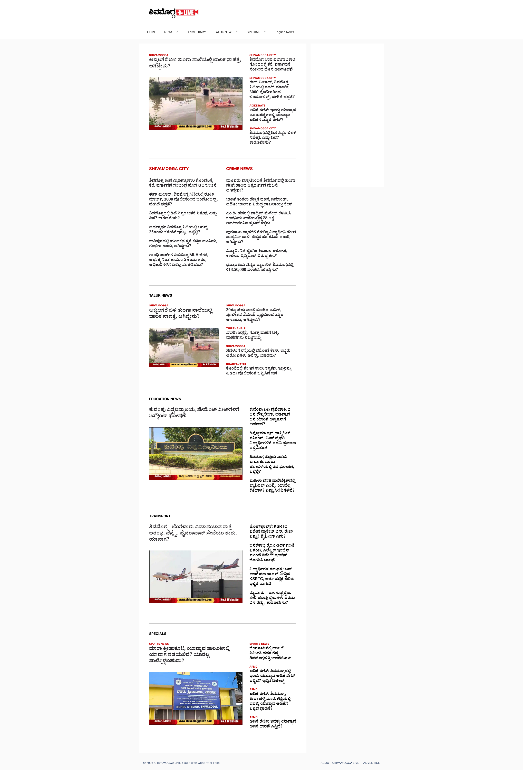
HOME (151, 32)
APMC (253, 667)
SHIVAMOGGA (158, 56)
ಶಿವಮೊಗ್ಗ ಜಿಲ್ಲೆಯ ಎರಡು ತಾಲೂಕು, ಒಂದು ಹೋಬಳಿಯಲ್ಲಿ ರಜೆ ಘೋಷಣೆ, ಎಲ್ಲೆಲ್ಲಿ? (271, 465)
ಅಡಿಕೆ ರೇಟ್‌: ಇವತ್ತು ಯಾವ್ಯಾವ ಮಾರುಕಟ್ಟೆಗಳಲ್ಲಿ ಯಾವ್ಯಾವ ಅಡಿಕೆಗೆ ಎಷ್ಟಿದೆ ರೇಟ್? (272, 115)
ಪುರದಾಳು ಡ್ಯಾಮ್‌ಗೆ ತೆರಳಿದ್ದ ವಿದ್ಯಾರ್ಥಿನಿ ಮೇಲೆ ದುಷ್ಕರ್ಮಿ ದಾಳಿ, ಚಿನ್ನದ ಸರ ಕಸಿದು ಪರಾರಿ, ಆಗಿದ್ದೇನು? (261, 237)
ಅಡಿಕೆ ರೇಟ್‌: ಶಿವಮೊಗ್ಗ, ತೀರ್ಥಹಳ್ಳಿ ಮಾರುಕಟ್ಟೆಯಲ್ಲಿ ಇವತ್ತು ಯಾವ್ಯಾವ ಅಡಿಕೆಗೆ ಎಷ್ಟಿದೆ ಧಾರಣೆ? (270, 702)
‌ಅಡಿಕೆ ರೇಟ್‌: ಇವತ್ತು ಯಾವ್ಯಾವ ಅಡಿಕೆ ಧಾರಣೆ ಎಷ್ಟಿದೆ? (272, 725)
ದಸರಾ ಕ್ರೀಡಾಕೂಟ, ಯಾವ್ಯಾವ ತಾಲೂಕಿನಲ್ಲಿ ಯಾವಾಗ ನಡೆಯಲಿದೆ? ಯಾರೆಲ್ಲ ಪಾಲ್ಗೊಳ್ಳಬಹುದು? (189, 656)
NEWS (168, 32)
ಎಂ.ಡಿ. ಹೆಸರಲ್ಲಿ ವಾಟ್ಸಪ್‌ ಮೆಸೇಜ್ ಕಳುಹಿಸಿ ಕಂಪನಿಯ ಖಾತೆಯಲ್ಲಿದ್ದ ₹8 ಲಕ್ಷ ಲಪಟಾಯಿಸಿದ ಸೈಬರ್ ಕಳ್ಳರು (258, 219)
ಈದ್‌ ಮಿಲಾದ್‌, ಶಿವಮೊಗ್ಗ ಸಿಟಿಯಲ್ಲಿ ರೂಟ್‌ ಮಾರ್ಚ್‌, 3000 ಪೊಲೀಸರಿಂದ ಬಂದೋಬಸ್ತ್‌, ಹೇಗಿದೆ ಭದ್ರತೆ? (272, 90)
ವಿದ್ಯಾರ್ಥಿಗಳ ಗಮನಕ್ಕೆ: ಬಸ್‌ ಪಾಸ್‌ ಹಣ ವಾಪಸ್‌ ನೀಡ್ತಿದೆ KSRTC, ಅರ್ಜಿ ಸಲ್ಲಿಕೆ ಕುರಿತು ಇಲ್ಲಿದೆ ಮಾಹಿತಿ (272, 577)
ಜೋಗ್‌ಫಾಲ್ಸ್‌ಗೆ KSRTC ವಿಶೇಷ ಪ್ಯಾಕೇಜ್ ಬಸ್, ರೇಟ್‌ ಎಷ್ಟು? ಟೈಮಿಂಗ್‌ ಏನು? (271, 532)
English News (284, 32)
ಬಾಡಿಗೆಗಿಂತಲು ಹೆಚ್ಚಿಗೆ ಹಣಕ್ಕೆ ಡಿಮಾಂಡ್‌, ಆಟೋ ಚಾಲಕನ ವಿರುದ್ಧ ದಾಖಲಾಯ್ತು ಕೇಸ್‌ (259, 202)
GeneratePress (209, 763)
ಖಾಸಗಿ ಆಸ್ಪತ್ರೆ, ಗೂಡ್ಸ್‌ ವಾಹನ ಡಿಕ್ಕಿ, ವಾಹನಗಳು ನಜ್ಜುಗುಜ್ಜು (252, 336)
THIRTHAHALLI (236, 329)
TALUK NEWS (224, 32)
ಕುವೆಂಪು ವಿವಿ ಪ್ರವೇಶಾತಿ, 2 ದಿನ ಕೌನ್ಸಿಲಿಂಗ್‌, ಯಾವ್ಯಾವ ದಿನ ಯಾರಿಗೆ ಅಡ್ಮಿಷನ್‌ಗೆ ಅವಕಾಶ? (269, 417)
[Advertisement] (347, 115)
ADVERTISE (371, 763)
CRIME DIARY (196, 32)
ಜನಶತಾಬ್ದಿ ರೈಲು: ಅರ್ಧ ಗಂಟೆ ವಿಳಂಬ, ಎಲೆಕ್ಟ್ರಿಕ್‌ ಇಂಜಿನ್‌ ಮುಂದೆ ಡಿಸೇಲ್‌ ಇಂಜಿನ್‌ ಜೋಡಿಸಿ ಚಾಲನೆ (271, 553)
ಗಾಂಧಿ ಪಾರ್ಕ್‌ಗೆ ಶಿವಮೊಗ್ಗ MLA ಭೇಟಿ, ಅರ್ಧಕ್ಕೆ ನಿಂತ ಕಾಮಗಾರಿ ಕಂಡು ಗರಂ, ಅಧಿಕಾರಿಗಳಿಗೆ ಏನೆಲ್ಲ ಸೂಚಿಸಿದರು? (178, 260)
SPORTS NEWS (159, 644)
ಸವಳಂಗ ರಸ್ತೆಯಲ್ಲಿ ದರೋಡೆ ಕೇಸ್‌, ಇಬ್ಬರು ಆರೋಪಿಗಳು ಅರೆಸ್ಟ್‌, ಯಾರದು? (258, 354)
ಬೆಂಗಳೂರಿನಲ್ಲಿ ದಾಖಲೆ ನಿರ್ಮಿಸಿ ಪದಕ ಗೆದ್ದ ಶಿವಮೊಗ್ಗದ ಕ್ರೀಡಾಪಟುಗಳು (270, 654)
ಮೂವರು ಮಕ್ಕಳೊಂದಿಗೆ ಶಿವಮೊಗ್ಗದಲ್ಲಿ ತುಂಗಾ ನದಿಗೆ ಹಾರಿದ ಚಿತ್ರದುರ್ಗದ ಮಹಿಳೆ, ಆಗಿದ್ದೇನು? (260, 186)
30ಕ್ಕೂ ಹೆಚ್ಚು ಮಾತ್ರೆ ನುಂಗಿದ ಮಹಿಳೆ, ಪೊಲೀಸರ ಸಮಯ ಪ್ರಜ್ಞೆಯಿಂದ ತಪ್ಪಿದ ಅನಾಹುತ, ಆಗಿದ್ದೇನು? (255, 315)
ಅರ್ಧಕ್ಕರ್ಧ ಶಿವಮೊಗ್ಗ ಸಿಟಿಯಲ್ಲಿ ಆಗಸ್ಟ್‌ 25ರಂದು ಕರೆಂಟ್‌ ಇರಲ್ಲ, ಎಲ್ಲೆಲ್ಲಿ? (178, 230)
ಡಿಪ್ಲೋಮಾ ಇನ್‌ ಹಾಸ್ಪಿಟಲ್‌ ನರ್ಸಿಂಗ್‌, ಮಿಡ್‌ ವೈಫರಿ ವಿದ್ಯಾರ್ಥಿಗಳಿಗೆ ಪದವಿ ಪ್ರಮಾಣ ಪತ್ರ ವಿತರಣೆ (272, 441)
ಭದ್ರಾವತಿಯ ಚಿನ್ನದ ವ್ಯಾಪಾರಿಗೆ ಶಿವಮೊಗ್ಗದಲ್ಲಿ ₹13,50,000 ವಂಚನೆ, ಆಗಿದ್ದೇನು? (259, 268)
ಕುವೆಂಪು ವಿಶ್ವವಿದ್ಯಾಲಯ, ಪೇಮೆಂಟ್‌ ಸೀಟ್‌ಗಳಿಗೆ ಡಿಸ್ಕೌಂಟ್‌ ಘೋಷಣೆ (194, 414)
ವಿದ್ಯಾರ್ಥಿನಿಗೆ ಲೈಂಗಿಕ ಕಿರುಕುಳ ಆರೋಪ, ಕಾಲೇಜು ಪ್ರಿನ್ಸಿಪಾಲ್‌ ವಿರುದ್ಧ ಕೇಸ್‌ (256, 254)
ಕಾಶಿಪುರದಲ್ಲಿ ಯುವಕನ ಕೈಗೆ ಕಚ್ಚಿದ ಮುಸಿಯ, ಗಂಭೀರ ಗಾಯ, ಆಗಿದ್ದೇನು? (183, 244)
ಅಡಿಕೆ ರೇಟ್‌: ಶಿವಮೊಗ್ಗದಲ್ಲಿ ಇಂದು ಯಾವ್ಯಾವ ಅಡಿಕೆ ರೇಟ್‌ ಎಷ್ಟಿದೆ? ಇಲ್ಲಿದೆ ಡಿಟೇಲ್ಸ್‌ (272, 676)
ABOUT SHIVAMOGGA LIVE (340, 763)
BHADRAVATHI (236, 365)
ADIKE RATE (257, 106)
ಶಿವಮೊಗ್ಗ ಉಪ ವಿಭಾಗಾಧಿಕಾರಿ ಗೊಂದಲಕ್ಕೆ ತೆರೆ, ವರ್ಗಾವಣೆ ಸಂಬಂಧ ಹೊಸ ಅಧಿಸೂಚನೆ (272, 65)
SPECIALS (254, 32)
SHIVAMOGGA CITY (262, 56)
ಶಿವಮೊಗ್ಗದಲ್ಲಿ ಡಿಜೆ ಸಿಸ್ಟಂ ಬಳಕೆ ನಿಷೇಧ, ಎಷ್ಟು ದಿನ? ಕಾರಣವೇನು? (272, 138)
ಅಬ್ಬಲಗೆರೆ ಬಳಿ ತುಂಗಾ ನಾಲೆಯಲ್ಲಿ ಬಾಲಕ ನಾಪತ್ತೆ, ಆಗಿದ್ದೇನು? (195, 64)
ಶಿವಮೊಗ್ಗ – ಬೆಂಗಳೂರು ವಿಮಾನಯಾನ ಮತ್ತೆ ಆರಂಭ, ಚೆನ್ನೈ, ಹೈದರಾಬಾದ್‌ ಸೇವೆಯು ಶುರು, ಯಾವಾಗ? (193, 534)
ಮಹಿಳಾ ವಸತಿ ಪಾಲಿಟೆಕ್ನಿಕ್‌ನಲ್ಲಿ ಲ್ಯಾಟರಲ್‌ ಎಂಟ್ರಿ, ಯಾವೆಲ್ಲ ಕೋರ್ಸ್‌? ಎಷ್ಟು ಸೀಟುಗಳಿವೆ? (272, 486)
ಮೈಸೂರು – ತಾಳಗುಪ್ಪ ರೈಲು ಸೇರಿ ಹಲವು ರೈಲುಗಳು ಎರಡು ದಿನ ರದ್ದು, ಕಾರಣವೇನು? (272, 598)
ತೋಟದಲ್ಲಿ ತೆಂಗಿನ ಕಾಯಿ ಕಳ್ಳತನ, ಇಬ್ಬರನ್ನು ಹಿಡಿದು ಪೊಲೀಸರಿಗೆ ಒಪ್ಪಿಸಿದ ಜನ (258, 372)
